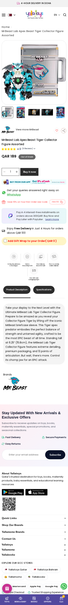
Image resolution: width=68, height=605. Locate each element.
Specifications (43, 289)
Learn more (52, 219)
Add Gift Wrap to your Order (32, 241)
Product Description (16, 289)
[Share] (63, 130)
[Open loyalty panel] (7, 588)
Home (5, 27)
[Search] (63, 15)
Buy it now (29, 171)
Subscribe (55, 454)
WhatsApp (14, 194)
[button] (57, 15)
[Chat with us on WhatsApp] (64, 586)
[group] (34, 72)
